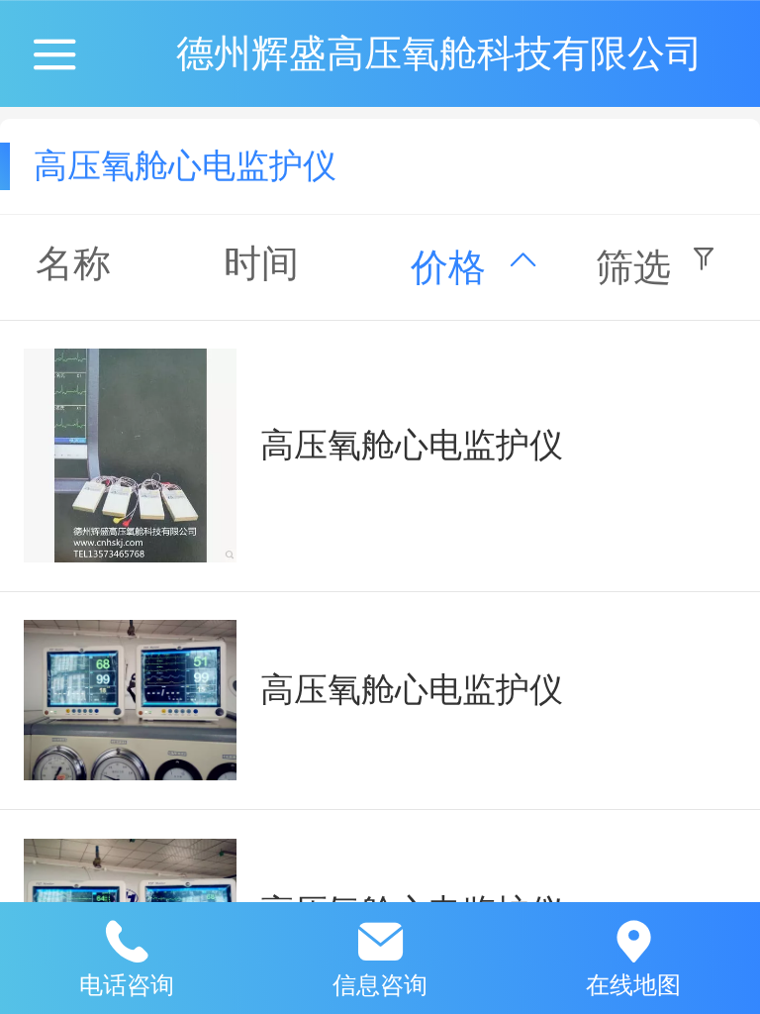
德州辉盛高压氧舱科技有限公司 (439, 53)
